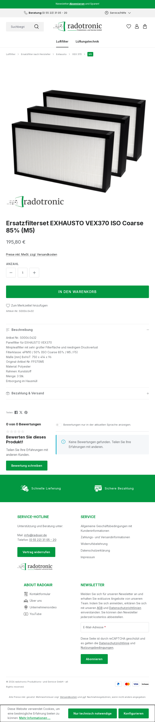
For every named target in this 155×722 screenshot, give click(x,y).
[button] (77, 329)
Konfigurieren (133, 713)
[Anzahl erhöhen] (34, 272)
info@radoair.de (35, 535)
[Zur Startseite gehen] (77, 26)
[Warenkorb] (145, 26)
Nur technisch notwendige (92, 713)
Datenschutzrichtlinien (125, 608)
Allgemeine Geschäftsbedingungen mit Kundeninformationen (106, 528)
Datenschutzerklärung (95, 550)
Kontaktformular (40, 594)
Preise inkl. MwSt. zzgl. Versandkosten (31, 254)
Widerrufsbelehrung (94, 543)
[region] (77, 137)
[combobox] (17, 26)
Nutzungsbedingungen (97, 647)
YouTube (36, 614)
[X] (21, 412)
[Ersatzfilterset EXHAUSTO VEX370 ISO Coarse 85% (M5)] (77, 137)
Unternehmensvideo (43, 607)
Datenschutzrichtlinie (114, 643)
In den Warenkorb (77, 292)
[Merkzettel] (129, 26)
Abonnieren (94, 659)
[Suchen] (36, 26)
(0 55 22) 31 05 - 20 (42, 539)
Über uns (36, 600)
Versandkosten (68, 697)
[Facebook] (16, 412)
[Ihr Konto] (137, 26)
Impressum (88, 557)
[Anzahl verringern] (11, 272)
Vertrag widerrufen (36, 552)
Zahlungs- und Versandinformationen (105, 537)
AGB (100, 608)
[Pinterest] (26, 412)
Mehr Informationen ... (34, 718)
